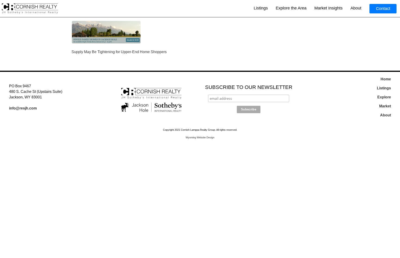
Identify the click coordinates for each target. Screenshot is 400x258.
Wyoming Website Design (200, 137)
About (355, 8)
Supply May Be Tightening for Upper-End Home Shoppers (119, 52)
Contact (383, 8)
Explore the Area (291, 8)
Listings (261, 8)
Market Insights (328, 8)
